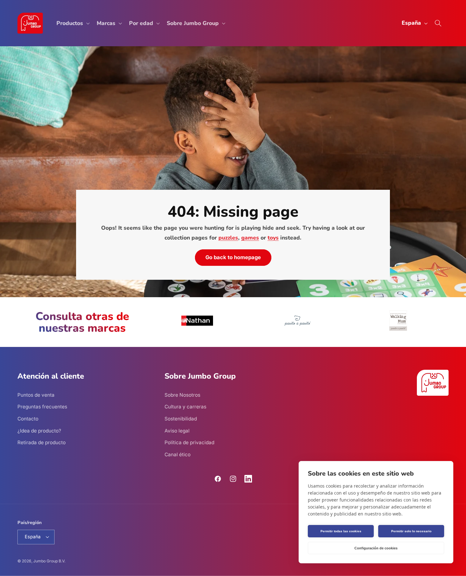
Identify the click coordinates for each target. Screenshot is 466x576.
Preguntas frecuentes (42, 407)
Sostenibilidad (181, 419)
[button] (72, 23)
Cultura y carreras (185, 407)
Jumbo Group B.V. (49, 561)
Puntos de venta (36, 395)
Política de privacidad (189, 442)
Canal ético (178, 454)
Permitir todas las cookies (340, 531)
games (250, 237)
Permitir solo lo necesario (411, 531)
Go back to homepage (233, 257)
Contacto (27, 419)
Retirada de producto (41, 442)
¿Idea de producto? (39, 431)
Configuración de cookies (376, 548)
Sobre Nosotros (182, 395)
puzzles (228, 237)
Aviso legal (177, 431)
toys (273, 237)
